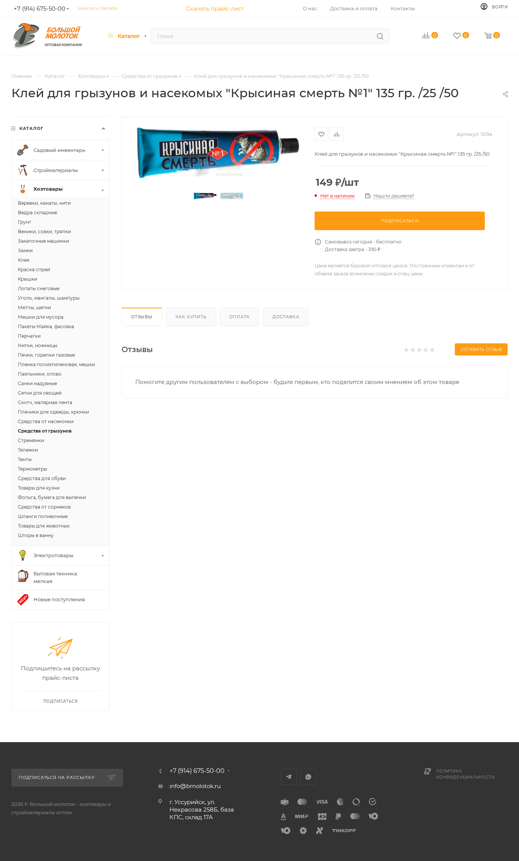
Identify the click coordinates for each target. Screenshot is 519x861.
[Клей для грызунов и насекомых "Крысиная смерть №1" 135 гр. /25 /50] (218, 152)
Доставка (285, 316)
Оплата (239, 316)
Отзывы (142, 316)
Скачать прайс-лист (215, 8)
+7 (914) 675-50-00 (197, 771)
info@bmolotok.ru (195, 786)
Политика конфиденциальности (465, 774)
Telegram (289, 777)
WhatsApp (308, 777)
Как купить (191, 316)
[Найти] (380, 36)
